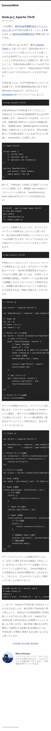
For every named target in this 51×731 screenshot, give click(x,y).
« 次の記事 (16, 643)
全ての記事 (25, 643)
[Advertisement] (25, 696)
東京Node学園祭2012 (23, 34)
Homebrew (7, 94)
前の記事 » (35, 643)
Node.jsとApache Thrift (18, 17)
